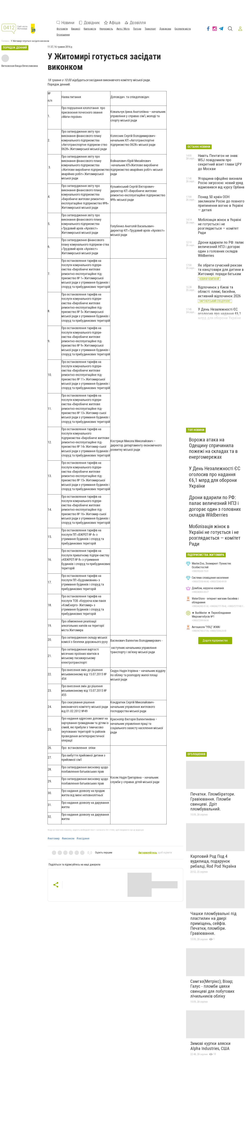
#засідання (83, 838)
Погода (137, 28)
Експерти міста (183, 28)
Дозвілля (138, 22)
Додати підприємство (215, 640)
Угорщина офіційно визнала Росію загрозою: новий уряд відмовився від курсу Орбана (221, 182)
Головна (5, 41)
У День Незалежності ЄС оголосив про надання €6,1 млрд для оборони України (219, 313)
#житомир (54, 838)
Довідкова (165, 28)
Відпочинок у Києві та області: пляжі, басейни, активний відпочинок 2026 (219, 291)
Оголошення (63, 34)
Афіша (114, 22)
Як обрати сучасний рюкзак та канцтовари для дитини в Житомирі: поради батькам (221, 269)
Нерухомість (106, 28)
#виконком (68, 838)
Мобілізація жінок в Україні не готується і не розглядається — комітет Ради (219, 226)
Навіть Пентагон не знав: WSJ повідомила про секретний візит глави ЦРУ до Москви (220, 162)
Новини (67, 22)
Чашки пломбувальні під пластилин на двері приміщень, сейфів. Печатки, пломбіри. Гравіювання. (213, 923)
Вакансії (75, 28)
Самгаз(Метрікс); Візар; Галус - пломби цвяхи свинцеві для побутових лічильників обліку (212, 989)
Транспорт (150, 28)
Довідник (92, 22)
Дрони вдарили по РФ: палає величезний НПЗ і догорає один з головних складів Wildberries (221, 248)
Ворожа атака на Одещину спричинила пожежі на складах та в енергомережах (213, 448)
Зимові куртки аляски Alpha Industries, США (210, 1046)
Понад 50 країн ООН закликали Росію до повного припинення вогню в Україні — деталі (221, 203)
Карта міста (90, 28)
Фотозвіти (62, 28)
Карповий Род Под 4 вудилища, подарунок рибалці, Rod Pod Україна (213, 861)
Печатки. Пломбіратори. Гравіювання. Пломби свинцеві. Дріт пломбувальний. (212, 802)
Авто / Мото (123, 28)
